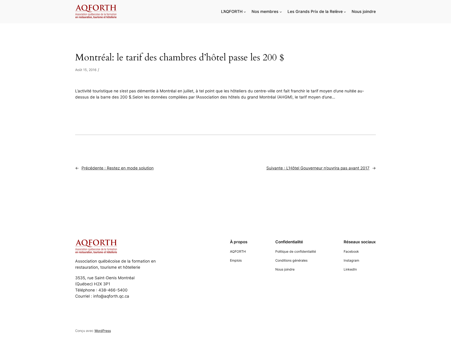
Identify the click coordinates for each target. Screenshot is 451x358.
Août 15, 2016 (86, 70)
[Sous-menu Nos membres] (281, 11)
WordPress (102, 331)
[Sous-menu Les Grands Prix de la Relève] (345, 11)
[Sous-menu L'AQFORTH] (245, 11)
